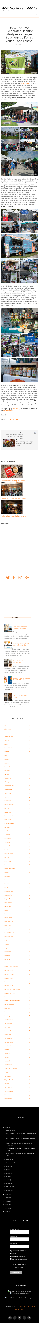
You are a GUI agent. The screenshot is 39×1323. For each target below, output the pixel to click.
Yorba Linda (8, 1099)
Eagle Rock (7, 812)
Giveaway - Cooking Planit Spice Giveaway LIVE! (21, 644)
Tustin (6, 1072)
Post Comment (19, 44)
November (9, 1130)
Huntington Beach (9, 869)
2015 (6, 1194)
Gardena (7, 835)
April (7, 1180)
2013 (6, 1201)
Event (6, 415)
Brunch (6, 763)
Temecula (7, 1061)
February (9, 1187)
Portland (7, 959)
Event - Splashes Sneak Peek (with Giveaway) (20, 627)
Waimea (7, 1083)
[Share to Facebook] (7, 419)
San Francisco (8, 1019)
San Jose (7, 1027)
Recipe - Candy (9, 970)
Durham (6, 808)
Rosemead (7, 1012)
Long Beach (8, 914)
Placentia (7, 955)
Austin (6, 744)
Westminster (8, 1095)
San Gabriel (8, 1023)
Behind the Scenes (10, 748)
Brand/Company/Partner (19, 1259)
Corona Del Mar (9, 785)
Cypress (7, 797)
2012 (6, 1204)
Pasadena (7, 951)
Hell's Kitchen (8, 853)
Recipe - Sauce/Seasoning (12, 989)
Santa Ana (7, 1034)
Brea (5, 755)
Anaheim (7, 733)
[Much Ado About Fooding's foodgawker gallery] (19, 1298)
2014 (6, 1198)
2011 (6, 1208)
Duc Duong (16, 409)
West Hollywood (9, 1091)
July (7, 1170)
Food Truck (7, 819)
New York (7, 929)
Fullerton (7, 827)
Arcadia (6, 740)
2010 (6, 1211)
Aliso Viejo (7, 729)
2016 (6, 1127)
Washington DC (9, 1087)
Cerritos (6, 774)
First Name (13, 1236)
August (8, 1166)
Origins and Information (11, 948)
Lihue (6, 910)
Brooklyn (7, 759)
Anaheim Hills (8, 737)
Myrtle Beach (8, 925)
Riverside (7, 1008)
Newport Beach (9, 933)
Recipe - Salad (8, 985)
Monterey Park (9, 921)
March (8, 1183)
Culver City (7, 793)
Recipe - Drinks (9, 978)
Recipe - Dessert (9, 974)
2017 (6, 1124)
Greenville (7, 846)
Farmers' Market (9, 816)
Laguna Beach (8, 891)
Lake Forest (8, 902)
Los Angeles (8, 917)
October (9, 1159)
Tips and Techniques (10, 1068)
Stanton (6, 1057)
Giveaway (7, 838)
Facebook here (8, 411)
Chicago (6, 782)
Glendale (7, 842)
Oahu (6, 940)
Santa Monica (8, 1042)
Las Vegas (7, 906)
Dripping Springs (9, 804)
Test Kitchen (8, 1065)
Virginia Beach (8, 1080)
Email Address (14, 1229)
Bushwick (7, 770)
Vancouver (7, 1076)
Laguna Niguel (8, 899)
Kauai (6, 887)
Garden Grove (8, 831)
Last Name (13, 1243)
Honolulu (7, 865)
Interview (7, 876)
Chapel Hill (7, 778)
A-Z (5, 725)
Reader (14, 1253)
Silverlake (7, 1053)
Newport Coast (9, 936)
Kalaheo (7, 884)
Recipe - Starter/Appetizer (12, 1001)
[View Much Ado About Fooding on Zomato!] (20, 1291)
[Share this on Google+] (14, 419)
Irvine (6, 880)
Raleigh (6, 963)
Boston (6, 752)
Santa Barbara (8, 1038)
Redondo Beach (9, 1004)
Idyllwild (6, 872)
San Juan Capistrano (10, 1031)
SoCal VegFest (25, 83)
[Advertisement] (14, 598)
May (7, 1176)
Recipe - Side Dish (9, 993)
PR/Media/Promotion (18, 1256)
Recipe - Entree (9, 982)
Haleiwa (6, 850)
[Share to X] (10, 419)
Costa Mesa (8, 789)
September (10, 1163)
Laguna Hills (8, 895)
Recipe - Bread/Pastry (11, 967)
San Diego (7, 1016)
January (8, 1190)
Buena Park (8, 767)
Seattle (6, 1050)
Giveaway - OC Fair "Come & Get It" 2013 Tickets (21, 679)
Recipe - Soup (8, 997)
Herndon (7, 857)
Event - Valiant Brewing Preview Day (20, 662)
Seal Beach (7, 1046)
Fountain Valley (9, 823)
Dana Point (7, 801)
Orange (6, 944)
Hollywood (7, 861)
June (7, 1173)
